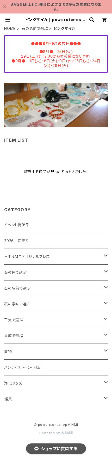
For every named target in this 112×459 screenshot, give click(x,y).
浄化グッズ (13, 383)
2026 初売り (16, 240)
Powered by (50, 433)
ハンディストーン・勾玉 (22, 367)
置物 (8, 351)
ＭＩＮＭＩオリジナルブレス (26, 256)
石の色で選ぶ (15, 272)
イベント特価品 (16, 225)
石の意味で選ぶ (17, 304)
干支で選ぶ (13, 320)
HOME (10, 28)
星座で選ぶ (13, 335)
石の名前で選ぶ (35, 28)
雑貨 (8, 399)
